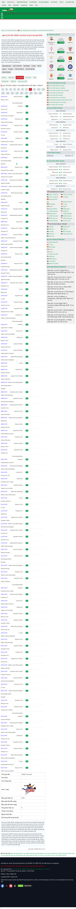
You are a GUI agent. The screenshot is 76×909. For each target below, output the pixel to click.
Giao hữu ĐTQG (53, 220)
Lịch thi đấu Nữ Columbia (56, 95)
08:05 (60, 183)
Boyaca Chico (4, 99)
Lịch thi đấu (54, 2)
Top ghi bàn (24, 5)
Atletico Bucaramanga (7, 122)
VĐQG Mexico (53, 213)
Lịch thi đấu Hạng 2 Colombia (57, 88)
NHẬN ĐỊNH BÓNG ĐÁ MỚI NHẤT (56, 267)
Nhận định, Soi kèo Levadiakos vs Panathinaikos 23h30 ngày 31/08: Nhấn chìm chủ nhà (60, 298)
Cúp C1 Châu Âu (17, 65)
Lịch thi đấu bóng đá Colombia (57, 83)
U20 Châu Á (52, 261)
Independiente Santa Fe (16, 144)
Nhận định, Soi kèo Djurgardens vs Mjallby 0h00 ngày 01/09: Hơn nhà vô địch (59, 320)
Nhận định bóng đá (22, 2)
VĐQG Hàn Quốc (53, 216)
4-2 (60, 136)
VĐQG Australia (67, 216)
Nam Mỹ (51, 231)
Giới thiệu (15, 869)
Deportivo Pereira (5, 128)
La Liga (33, 65)
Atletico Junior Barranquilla (15, 173)
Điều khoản (27, 869)
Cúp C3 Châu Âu (30, 69)
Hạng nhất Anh (53, 209)
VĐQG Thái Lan (53, 218)
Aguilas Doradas (18, 96)
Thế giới (51, 226)
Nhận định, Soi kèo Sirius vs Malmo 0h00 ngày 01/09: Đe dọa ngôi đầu (59, 288)
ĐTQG (31, 5)
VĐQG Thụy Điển (53, 263)
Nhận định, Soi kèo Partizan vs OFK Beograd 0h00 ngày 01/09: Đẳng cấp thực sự (60, 292)
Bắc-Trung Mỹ (67, 231)
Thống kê (13, 81)
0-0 (60, 138)
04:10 (60, 169)
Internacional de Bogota (7, 115)
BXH (9, 5)
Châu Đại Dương (67, 234)
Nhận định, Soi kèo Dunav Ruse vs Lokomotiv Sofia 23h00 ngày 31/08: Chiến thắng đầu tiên (60, 316)
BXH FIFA (16, 5)
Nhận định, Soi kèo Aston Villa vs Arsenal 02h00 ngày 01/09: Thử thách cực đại (59, 278)
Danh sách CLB (22, 81)
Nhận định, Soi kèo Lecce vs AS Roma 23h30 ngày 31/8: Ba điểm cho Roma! (60, 283)
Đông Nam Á (66, 226)
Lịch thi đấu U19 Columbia (56, 93)
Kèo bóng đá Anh (61, 855)
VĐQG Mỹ (65, 211)
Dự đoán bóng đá (43, 2)
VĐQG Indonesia (67, 218)
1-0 (60, 144)
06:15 (60, 172)
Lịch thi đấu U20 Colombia (56, 104)
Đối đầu (4, 5)
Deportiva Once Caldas (7, 141)
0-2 (60, 127)
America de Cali (18, 151)
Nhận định (11, 77)
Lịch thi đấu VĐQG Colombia (57, 85)
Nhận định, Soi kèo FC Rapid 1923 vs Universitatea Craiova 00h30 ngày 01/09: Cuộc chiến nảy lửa (60, 272)
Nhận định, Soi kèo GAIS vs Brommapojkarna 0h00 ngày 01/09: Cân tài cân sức (60, 311)
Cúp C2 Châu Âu (19, 69)
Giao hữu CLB (67, 220)
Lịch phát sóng (70, 2)
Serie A (39, 65)
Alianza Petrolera (5, 154)
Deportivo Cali (19, 119)
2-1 (60, 133)
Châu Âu (51, 229)
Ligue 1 (4, 69)
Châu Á (65, 229)
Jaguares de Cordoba (7, 177)
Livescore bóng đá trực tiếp (53, 853)
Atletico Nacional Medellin (16, 186)
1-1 (60, 116)
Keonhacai (20, 855)
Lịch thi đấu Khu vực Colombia (57, 97)
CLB (36, 5)
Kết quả (4, 77)
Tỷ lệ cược (28, 77)
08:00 (60, 189)
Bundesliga (27, 65)
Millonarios (20, 112)
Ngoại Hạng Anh (6, 65)
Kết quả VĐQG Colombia (55, 108)
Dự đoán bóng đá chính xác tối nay (34, 855)
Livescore (10, 2)
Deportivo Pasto (18, 125)
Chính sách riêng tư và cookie (40, 869)
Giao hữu (51, 236)
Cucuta (3, 135)
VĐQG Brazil (66, 209)
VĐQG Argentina (53, 211)
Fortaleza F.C (19, 138)
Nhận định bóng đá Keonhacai (35, 853)
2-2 (60, 119)
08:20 (60, 175)
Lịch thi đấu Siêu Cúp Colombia (57, 102)
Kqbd (3, 2)
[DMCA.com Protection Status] (25, 885)
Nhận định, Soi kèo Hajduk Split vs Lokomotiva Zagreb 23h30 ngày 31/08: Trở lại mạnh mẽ (60, 305)
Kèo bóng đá (33, 2)
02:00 (60, 167)
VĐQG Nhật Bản (67, 213)
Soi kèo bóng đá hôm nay (8, 855)
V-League (10, 69)
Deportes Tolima (18, 132)
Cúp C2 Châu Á (6, 72)
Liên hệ (21, 869)
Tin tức (61, 2)
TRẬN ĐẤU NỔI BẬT (54, 34)
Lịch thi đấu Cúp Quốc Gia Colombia (59, 90)
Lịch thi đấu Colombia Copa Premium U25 (60, 100)
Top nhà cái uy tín (50, 855)
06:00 (60, 180)
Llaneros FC (4, 109)
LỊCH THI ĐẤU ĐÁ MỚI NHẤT (56, 239)
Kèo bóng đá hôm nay (68, 853)
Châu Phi (51, 234)
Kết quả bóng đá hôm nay (18, 853)
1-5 (60, 114)
